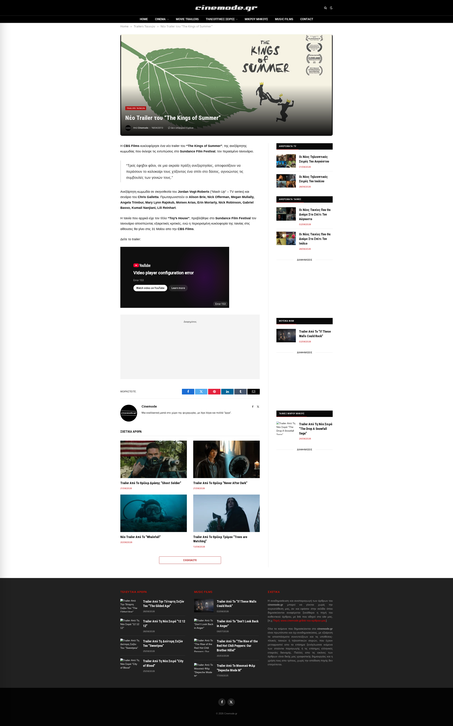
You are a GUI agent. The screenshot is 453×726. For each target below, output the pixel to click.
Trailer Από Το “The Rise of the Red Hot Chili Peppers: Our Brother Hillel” (237, 645)
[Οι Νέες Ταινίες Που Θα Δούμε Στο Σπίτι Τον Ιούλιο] (286, 238)
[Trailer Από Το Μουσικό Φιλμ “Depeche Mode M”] (204, 669)
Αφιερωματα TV (287, 146)
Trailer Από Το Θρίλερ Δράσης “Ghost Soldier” (150, 483)
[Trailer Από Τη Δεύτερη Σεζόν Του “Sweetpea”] (130, 645)
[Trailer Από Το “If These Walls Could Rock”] (286, 335)
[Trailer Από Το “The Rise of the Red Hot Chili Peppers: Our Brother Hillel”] (204, 645)
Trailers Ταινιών (136, 108)
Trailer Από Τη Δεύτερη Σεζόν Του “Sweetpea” (163, 643)
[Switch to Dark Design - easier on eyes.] (331, 7)
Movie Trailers (187, 19)
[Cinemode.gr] (226, 8)
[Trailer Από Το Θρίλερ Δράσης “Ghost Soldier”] (153, 459)
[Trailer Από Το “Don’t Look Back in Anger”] (204, 625)
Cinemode (143, 127)
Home (144, 19)
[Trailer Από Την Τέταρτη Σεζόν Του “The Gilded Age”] (130, 605)
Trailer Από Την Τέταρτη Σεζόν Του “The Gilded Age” (163, 604)
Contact (306, 19)
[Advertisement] (190, 349)
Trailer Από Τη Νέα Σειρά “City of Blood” (163, 663)
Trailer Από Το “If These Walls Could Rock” (315, 334)
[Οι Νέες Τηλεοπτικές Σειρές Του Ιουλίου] (286, 181)
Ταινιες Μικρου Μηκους (291, 413)
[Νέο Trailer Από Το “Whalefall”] (153, 513)
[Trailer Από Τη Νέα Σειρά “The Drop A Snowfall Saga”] (286, 428)
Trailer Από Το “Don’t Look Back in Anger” (238, 623)
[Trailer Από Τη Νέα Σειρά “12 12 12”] (130, 625)
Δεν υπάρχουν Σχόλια (182, 127)
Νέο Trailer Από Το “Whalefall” (140, 537)
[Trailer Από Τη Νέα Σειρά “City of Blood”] (130, 665)
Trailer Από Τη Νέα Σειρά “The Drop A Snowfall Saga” (315, 428)
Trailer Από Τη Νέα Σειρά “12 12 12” (164, 623)
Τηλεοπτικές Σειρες (220, 19)
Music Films (284, 19)
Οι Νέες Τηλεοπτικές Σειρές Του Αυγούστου (314, 159)
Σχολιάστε (190, 560)
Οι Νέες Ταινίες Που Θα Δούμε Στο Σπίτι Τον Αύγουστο (314, 214)
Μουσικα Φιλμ (286, 321)
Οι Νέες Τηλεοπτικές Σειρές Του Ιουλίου (313, 179)
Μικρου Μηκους (256, 19)
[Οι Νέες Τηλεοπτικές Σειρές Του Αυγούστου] (286, 161)
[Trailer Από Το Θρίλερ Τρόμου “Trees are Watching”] (226, 513)
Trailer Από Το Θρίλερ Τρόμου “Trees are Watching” (220, 539)
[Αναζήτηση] (325, 8)
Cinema (160, 19)
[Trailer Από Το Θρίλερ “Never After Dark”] (226, 459)
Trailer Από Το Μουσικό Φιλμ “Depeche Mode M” (236, 668)
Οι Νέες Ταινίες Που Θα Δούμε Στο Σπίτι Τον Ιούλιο (314, 238)
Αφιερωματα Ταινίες (290, 199)
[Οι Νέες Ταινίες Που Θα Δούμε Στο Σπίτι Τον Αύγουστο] (286, 214)
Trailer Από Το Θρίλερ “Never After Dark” (220, 483)
